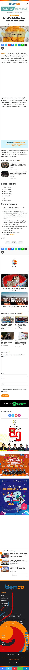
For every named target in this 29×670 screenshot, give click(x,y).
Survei (3, 649)
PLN (12, 626)
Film (19, 616)
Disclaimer (8, 657)
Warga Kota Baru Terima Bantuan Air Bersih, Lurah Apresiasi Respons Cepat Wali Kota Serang (19, 555)
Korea (23, 618)
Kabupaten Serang (14, 618)
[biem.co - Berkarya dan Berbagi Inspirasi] (14, 3)
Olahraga (5, 623)
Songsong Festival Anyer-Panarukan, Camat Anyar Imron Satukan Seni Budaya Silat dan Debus (18, 165)
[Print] (2, 48)
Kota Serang (5, 621)
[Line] (22, 45)
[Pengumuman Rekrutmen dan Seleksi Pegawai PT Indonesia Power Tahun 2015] (21, 336)
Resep (20, 243)
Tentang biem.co (17, 659)
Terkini (18, 626)
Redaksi (11, 24)
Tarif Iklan (11, 659)
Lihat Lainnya (14, 575)
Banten (4, 614)
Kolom (3, 644)
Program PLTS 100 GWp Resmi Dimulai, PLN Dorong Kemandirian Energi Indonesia (18, 562)
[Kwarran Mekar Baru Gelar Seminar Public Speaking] (21, 319)
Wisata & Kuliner (18, 12)
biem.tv (3, 657)
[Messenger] (12, 45)
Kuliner (14, 243)
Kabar (4, 618)
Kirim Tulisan (13, 657)
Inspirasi (3, 637)
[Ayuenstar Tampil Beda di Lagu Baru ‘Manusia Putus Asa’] (7, 336)
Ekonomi (12, 616)
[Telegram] (19, 45)
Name (2, 373)
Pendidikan (5, 626)
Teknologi (4, 640)
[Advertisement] (14, 79)
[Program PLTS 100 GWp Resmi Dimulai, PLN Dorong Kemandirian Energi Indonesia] (5, 562)
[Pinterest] (9, 45)
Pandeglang (19, 623)
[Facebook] (2, 45)
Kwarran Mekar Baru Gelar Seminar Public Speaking (20, 326)
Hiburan (12, 12)
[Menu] (1, 4)
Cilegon (18, 614)
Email (2, 378)
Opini (12, 623)
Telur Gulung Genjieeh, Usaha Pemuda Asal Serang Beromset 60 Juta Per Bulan (16, 144)
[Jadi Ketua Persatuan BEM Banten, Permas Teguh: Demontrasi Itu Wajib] (7, 319)
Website (2, 384)
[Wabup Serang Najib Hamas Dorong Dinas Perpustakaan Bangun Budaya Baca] (5, 569)
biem (8, 243)
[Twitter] (6, 45)
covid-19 (4, 616)
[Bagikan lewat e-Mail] (25, 45)
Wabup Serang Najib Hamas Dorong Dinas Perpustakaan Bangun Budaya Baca (17, 568)
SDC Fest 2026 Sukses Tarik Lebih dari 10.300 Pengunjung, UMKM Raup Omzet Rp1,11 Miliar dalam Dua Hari (18, 174)
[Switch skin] (24, 4)
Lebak (13, 621)
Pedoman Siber (20, 657)
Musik (19, 621)
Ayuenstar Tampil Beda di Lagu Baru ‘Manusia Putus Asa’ (7, 342)
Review (3, 642)
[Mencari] (27, 4)
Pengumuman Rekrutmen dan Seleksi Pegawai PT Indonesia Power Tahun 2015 (21, 343)
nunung (12, 234)
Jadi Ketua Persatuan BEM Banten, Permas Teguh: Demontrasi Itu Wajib (7, 326)
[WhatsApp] (15, 45)
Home (9, 12)
